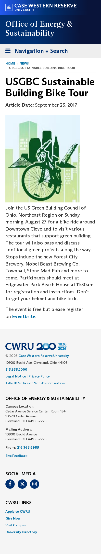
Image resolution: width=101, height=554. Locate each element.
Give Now (12, 518)
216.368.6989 (28, 447)
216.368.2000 (16, 369)
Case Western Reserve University (43, 356)
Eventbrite (23, 316)
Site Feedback (16, 456)
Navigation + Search (35, 52)
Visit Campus (15, 525)
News (24, 63)
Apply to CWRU (17, 511)
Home (10, 63)
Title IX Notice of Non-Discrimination (35, 383)
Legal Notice (15, 376)
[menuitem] (50, 511)
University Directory (21, 532)
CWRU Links (18, 502)
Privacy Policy (39, 376)
